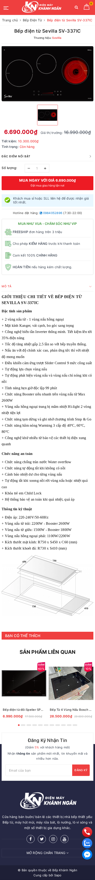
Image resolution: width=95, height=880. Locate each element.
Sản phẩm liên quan (48, 652)
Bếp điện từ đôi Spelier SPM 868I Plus (24, 709)
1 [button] (19, 725)
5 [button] (40, 725)
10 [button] (69, 725)
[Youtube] (64, 839)
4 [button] (34, 725)
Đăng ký (80, 770)
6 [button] (46, 725)
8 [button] (57, 725)
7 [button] (52, 725)
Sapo (58, 875)
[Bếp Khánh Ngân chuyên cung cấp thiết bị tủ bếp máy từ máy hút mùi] (41, 7)
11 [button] (75, 725)
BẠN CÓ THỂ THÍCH (23, 635)
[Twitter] (42, 839)
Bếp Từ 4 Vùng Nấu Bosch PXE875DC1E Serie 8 (71, 709)
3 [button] (29, 725)
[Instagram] (53, 839)
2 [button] (23, 725)
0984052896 (52, 213)
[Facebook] (31, 839)
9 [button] (63, 725)
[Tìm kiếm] (76, 8)
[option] (47, 73)
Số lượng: (9, 168)
